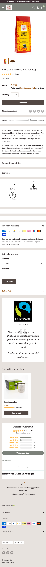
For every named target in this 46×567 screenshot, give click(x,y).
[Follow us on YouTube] (11, 552)
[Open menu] (3, 7)
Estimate (9, 282)
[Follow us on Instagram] (7, 552)
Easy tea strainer (11, 402)
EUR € (17, 542)
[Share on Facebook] (30, 110)
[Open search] (33, 7)
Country (5, 259)
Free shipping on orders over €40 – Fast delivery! (23, 1)
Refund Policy (7, 291)
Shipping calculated (27, 88)
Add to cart (23, 103)
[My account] (38, 7)
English (5, 542)
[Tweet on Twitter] (38, 110)
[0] (42, 7)
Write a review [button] (23, 453)
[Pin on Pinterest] (34, 110)
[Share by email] (42, 110)
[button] (7, 74)
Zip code (5, 268)
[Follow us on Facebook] (3, 552)
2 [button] (22, 467)
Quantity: (5, 95)
